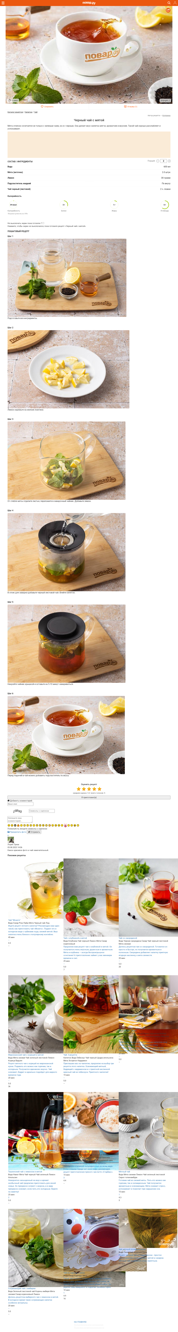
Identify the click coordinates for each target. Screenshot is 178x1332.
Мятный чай (124, 1172)
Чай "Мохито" (14, 920)
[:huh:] (78, 825)
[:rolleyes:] (40, 825)
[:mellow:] (62, 825)
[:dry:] (71, 825)
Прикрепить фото (18, 832)
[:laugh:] (74, 825)
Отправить (35, 832)
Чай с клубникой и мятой (75, 938)
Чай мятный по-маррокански (132, 1249)
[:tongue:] (55, 825)
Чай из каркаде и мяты (74, 1273)
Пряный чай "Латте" (128, 1030)
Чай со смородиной (128, 938)
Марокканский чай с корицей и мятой (26, 1055)
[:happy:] (34, 825)
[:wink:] (21, 825)
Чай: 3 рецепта (70, 1055)
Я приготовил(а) (89, 797)
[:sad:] (27, 825)
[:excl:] (18, 825)
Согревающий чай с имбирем (21, 1288)
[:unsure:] (37, 825)
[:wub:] (65, 825)
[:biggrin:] (46, 825)
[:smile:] (52, 825)
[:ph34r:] (15, 825)
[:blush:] (49, 825)
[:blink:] (24, 825)
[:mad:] (9, 825)
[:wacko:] (30, 825)
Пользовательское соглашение (88, 1325)
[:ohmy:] (12, 825)
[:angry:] (59, 825)
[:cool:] (43, 825)
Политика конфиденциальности (89, 1328)
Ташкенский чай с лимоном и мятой (25, 1172)
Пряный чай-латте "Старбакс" (76, 1152)
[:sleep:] (68, 825)
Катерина (166, 115)
